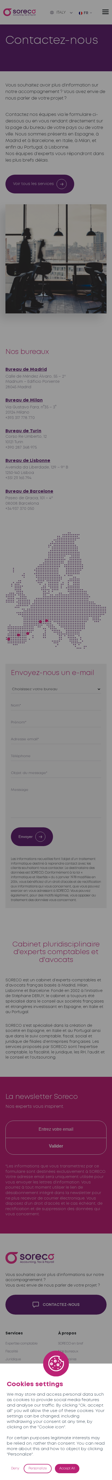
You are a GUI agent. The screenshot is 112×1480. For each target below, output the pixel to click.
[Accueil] (19, 12)
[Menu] (105, 12)
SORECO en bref (70, 1343)
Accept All (67, 1468)
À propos (67, 1333)
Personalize (38, 1468)
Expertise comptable (21, 1343)
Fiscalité (11, 1351)
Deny (15, 1468)
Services (14, 1333)
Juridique (13, 1359)
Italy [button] (61, 12)
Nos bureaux (68, 1351)
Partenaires (67, 1359)
